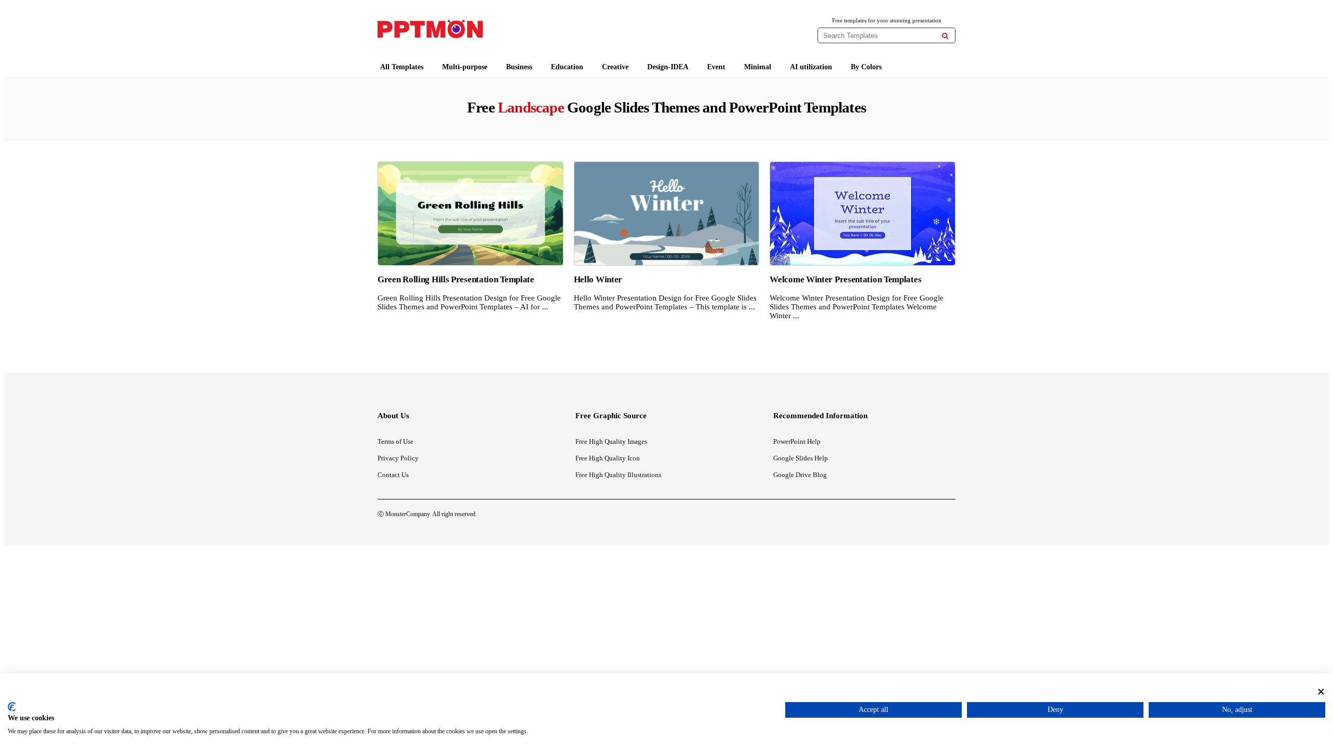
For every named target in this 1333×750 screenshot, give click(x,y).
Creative (615, 67)
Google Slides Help (800, 458)
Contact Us (393, 475)
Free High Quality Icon (607, 458)
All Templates (401, 67)
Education (567, 67)
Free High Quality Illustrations (618, 475)
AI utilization (811, 67)
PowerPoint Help (797, 441)
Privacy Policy (398, 458)
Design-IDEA (667, 67)
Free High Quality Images (611, 441)
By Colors (866, 67)
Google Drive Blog (800, 475)
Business (519, 67)
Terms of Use (395, 441)
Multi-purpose (464, 67)
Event (716, 67)
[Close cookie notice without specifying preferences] (1321, 691)
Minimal (757, 67)
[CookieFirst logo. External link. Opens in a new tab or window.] (12, 706)
